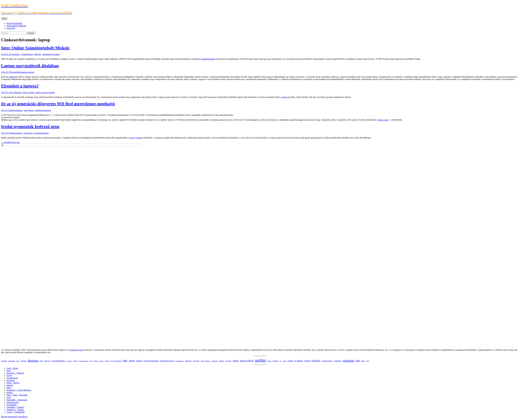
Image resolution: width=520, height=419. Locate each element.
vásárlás (315, 360)
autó (17, 361)
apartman (11, 361)
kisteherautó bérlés (167, 361)
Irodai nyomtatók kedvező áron (30, 126)
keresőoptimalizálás (151, 361)
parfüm (260, 360)
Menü (4, 19)
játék (125, 360)
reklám (269, 361)
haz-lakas (10, 380)
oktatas (9, 392)
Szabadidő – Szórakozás (16, 400)
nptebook (39, 110)
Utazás (307, 361)
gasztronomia (12, 378)
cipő (41, 361)
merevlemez (29, 110)
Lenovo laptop (135, 138)
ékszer (363, 361)
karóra (139, 360)
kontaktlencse (179, 361)
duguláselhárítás (58, 361)
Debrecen (47, 361)
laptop (30, 54)
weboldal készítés (327, 361)
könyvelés (196, 361)
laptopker (47, 110)
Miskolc (37, 54)
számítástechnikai (207, 59)
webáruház (348, 360)
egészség (69, 361)
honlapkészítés (83, 361)
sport (284, 361)
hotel (90, 361)
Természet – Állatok (15, 409)
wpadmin (56, 54)
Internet (14, 110)
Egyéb (13, 92)
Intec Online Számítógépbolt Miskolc (35, 47)
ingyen (107, 361)
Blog (8, 370)
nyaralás (228, 361)
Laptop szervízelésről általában (30, 65)
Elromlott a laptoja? (20, 85)
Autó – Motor (12, 368)
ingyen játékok (115, 361)
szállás (290, 361)
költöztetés (188, 361)
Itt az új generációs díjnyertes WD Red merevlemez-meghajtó (58, 103)
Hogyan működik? (14, 23)
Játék (8, 388)
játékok (132, 360)
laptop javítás (28, 92)
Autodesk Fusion (76, 350)
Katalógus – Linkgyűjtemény (18, 390)
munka (221, 361)
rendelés (275, 361)
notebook (28, 133)
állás (358, 360)
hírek (95, 361)
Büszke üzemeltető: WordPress (14, 416)
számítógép (47, 54)
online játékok (247, 360)
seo (281, 361)
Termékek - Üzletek (19, 54)
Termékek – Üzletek (15, 407)
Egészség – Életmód (15, 373)
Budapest (33, 360)
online (236, 360)
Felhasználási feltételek (16, 26)
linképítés (215, 361)
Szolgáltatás (16, 72)
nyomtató (37, 133)
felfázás (75, 361)
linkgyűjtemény (206, 361)
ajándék (4, 361)
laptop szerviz (41, 92)
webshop (337, 361)
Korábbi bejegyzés (10, 142)
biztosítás (24, 361)
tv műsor (298, 360)
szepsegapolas (12, 402)
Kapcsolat (10, 28)
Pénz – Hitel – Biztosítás (16, 395)
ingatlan (101, 361)
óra (368, 361)
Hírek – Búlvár (12, 383)
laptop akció (383, 120)
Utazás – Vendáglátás (15, 412)
